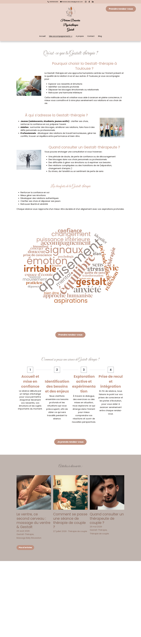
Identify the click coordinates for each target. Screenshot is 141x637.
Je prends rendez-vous (70, 441)
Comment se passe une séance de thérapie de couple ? (70, 520)
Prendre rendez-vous (121, 8)
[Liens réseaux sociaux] (85, 2)
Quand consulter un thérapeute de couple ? (107, 518)
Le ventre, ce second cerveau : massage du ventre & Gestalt (33, 520)
